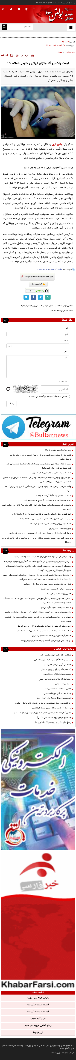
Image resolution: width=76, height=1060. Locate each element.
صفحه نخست (70, 52)
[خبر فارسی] (38, 920)
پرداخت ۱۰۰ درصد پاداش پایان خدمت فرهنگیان (51, 708)
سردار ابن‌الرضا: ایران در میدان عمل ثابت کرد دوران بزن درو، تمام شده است (40, 533)
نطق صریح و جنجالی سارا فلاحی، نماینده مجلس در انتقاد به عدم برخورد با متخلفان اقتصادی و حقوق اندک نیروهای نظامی (37, 479)
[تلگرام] (38, 427)
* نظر (66, 351)
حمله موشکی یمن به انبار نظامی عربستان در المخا (50, 523)
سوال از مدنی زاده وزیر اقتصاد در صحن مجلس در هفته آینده (45, 518)
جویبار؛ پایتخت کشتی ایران (60, 528)
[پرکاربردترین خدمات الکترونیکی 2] (38, 789)
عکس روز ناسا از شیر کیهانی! (59, 593)
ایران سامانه (55, 1052)
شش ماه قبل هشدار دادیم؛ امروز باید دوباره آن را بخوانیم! (47, 584)
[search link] (4, 27)
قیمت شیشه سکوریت (38, 1005)
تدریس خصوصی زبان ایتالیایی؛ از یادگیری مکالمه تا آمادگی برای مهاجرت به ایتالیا (37, 561)
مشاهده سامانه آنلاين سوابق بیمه (57, 674)
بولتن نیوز (57, 144)
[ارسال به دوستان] (6, 55)
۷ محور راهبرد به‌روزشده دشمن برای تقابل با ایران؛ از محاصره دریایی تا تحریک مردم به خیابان (36, 540)
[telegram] (19, 9)
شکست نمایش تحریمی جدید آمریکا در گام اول (52, 472)
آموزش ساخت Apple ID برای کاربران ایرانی (53, 698)
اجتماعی (59, 52)
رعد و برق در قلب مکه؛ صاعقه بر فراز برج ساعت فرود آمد (47, 500)
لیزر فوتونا (38, 1033)
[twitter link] (26, 297)
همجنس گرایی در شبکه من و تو (58, 664)
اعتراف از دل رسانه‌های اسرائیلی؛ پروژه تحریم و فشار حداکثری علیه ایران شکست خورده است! (38, 619)
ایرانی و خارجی (43, 269)
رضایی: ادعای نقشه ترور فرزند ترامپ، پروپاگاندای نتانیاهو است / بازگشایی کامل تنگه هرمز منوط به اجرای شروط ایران (38, 466)
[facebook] (33, 9)
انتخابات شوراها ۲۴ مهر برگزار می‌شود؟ (55, 607)
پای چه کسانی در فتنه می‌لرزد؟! (58, 450)
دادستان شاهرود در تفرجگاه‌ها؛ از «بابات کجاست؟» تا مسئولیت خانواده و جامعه (38, 612)
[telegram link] (40, 297)
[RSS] (3, 9)
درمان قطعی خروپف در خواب (38, 1026)
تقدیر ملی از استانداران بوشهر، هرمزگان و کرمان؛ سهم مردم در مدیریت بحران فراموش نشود (39, 457)
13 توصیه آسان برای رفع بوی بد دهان (56, 669)
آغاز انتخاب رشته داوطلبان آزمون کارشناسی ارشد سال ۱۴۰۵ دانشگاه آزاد (41, 514)
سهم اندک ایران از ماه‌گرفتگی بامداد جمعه (53, 495)
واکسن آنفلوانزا (56, 269)
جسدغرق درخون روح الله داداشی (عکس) (54, 717)
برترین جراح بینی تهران (38, 998)
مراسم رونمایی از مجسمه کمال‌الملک (56, 589)
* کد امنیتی (63, 381)
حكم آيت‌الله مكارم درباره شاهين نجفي (55, 679)
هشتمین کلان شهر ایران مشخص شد (55, 655)
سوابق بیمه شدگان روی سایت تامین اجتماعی (52, 659)
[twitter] (11, 9)
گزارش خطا (37, 284)
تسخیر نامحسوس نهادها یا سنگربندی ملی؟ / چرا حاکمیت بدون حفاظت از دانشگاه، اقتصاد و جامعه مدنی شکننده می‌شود (37, 600)
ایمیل (66, 339)
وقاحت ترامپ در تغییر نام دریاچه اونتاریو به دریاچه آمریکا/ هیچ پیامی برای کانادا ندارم (38, 488)
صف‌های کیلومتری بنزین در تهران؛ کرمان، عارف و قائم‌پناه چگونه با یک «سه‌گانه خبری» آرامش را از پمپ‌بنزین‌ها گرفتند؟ (38, 568)
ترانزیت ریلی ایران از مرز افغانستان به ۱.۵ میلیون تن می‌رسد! (46, 640)
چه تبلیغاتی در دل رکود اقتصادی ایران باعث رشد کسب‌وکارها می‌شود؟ (42, 556)
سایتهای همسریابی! (63, 683)
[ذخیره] (11, 55)
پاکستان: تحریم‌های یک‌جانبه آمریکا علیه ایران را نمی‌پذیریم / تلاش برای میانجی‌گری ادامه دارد (36, 507)
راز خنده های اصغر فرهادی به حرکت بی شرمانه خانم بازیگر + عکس (43, 703)
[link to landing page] (58, 14)
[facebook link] (33, 297)
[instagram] (27, 9)
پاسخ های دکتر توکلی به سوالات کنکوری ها (53, 722)
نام (67, 328)
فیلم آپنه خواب (38, 1019)
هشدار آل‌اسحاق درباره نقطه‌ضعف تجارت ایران (51, 635)
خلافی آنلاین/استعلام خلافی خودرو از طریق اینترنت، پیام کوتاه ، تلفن (42, 712)
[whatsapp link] (48, 297)
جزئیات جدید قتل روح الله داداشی (57, 693)
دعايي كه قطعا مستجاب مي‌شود (58, 688)
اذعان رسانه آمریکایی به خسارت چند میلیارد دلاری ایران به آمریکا (44, 626)
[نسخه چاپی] (2, 55)
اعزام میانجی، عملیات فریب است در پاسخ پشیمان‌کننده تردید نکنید (43, 630)
